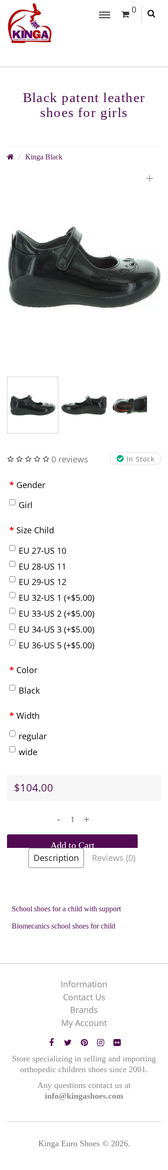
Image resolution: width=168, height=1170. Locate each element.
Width (28, 715)
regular (33, 736)
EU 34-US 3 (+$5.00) (56, 629)
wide (28, 751)
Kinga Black (44, 157)
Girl (26, 504)
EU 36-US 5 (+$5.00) (56, 645)
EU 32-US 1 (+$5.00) (56, 597)
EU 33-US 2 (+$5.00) (56, 613)
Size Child (35, 530)
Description (56, 857)
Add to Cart (72, 845)
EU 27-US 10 (42, 550)
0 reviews (69, 459)
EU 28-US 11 (42, 566)
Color (26, 669)
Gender (30, 484)
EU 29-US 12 (42, 581)
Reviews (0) (113, 857)
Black (29, 690)
